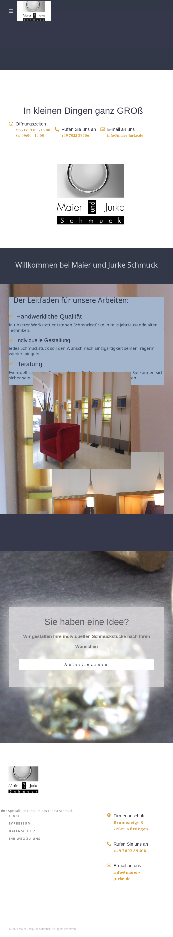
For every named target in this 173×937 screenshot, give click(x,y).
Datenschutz (22, 831)
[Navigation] (11, 11)
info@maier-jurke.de (125, 135)
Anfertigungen (86, 664)
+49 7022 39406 (75, 135)
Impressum (20, 823)
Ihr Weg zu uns (24, 838)
